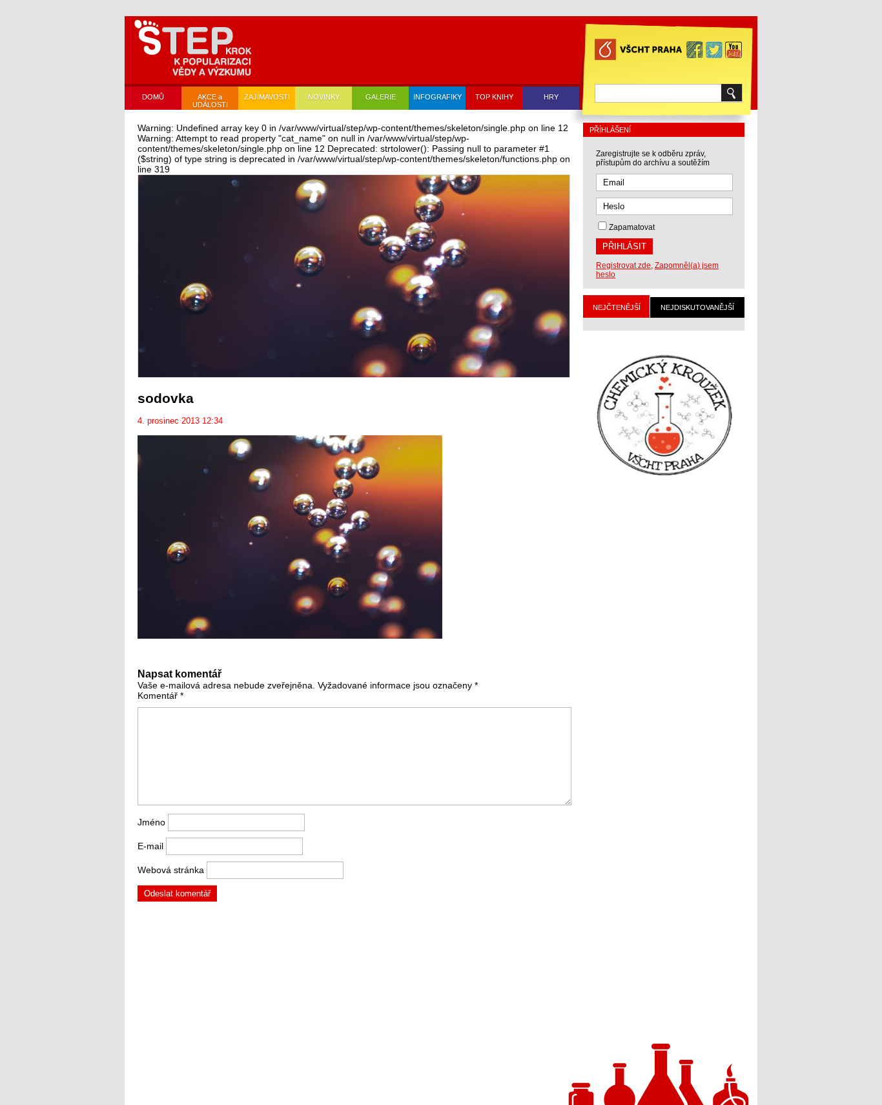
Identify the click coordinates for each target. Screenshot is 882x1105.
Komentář (160, 695)
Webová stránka (171, 870)
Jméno (151, 822)
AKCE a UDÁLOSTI (210, 100)
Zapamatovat (632, 227)
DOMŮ (153, 97)
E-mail (150, 846)
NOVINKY (324, 97)
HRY (551, 97)
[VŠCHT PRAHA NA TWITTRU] (714, 50)
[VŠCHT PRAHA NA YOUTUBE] (733, 50)
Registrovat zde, (624, 265)
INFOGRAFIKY (437, 97)
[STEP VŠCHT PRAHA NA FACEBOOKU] (694, 50)
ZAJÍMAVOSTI (267, 97)
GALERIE (380, 97)
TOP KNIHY (494, 97)
